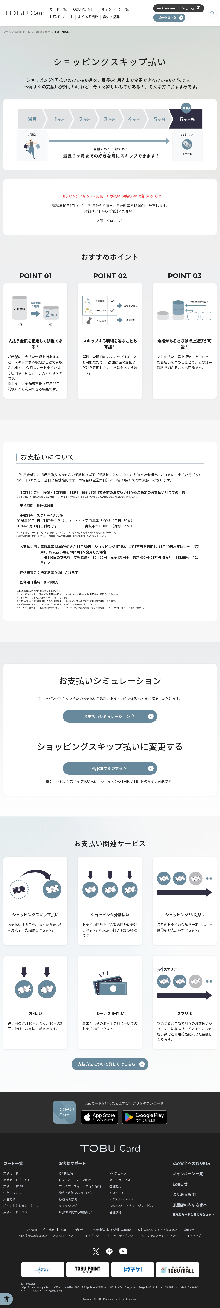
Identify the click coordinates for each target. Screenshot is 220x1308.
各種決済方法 (42, 32)
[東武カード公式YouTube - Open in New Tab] (123, 1251)
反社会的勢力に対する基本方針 (157, 1230)
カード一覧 (58, 9)
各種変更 (115, 1186)
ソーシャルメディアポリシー (160, 1236)
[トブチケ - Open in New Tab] (132, 1269)
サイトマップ (192, 1236)
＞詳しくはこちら (110, 220)
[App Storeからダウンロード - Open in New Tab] (99, 1117)
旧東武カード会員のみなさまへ (193, 1214)
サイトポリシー (92, 1236)
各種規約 (115, 1212)
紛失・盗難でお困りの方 (75, 1193)
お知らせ (180, 1184)
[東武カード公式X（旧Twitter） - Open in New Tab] (96, 1251)
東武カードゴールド (17, 1180)
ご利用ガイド (68, 1173)
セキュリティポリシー (122, 1236)
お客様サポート (61, 16)
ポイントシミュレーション (21, 1206)
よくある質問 (88, 16)
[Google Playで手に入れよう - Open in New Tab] (144, 1117)
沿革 (63, 1230)
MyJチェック (118, 1173)
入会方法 (9, 1199)
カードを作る (167, 17)
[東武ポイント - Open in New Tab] (87, 1269)
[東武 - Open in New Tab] (42, 1269)
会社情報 (31, 1230)
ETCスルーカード (121, 1199)
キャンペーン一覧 (115, 9)
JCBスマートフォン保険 (75, 1180)
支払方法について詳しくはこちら (107, 1064)
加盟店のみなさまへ (189, 1204)
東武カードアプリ (15, 1212)
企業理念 (78, 1230)
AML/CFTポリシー (64, 1236)
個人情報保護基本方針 (33, 1236)
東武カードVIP (13, 1186)
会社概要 (48, 1230)
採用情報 (188, 1230)
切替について (12, 1193)
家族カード (116, 1193)
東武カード (10, 1173)
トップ (4, 32)
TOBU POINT (82, 9)
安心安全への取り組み (191, 1163)
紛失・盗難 (111, 16)
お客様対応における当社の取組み (111, 1230)
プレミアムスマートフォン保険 (80, 1186)
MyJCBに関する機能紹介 (75, 1212)
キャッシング (68, 1206)
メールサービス (119, 1180)
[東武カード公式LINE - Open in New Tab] (109, 1251)
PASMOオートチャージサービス (131, 1206)
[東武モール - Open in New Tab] (177, 1269)
